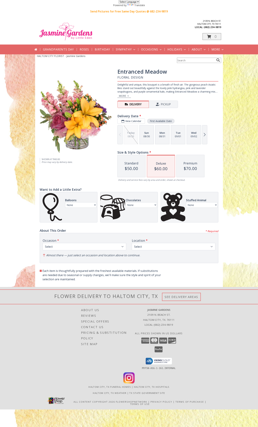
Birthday (102, 49)
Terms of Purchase (190, 401)
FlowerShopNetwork (131, 401)
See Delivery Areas (181, 297)
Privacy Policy (161, 401)
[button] (212, 36)
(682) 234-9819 (212, 27)
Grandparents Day (58, 49)
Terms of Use (140, 404)
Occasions (149, 49)
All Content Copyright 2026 (94, 401)
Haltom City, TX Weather (109, 393)
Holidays (174, 49)
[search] (218, 60)
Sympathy (124, 49)
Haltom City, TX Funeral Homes (109, 386)
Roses (84, 49)
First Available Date (161, 121)
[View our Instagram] (129, 382)
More (215, 49)
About (197, 49)
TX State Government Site (147, 393)
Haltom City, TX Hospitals (152, 386)
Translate (139, 5)
